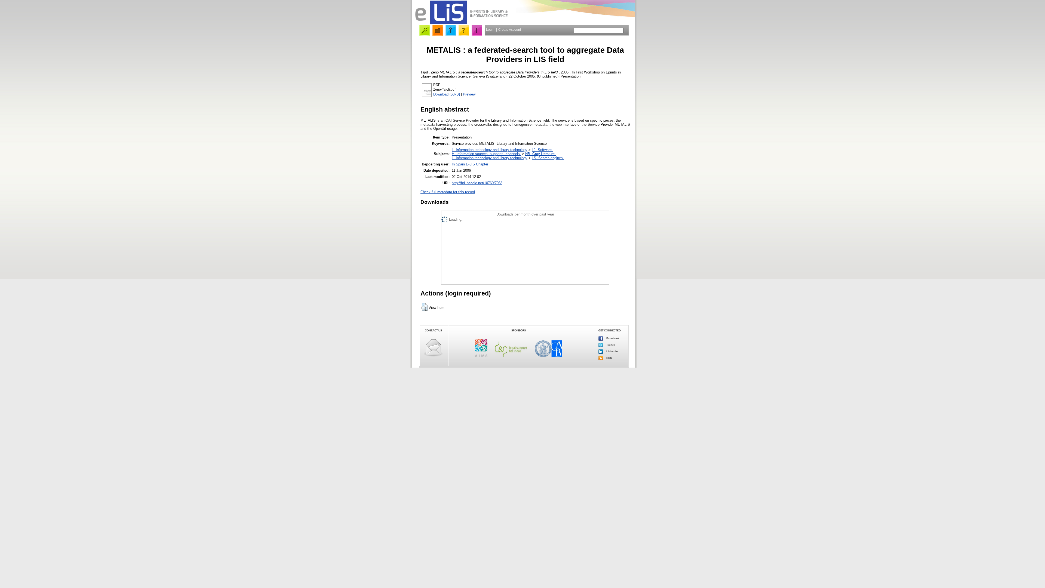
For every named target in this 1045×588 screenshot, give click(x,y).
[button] (424, 307)
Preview (469, 94)
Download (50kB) (446, 94)
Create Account (509, 30)
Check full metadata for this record (447, 192)
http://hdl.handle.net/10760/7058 (477, 183)
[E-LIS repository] (461, 23)
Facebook (612, 338)
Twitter (610, 344)
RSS (609, 357)
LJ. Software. (542, 150)
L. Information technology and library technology (489, 150)
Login (490, 30)
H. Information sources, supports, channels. (486, 154)
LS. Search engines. (548, 158)
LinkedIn (612, 351)
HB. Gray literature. (540, 154)
